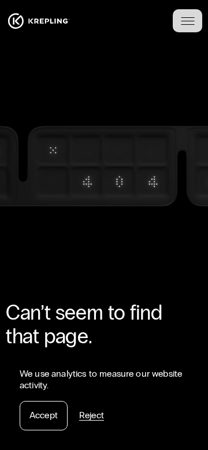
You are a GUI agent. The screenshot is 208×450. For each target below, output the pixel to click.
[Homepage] (39, 21)
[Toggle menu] (187, 20)
